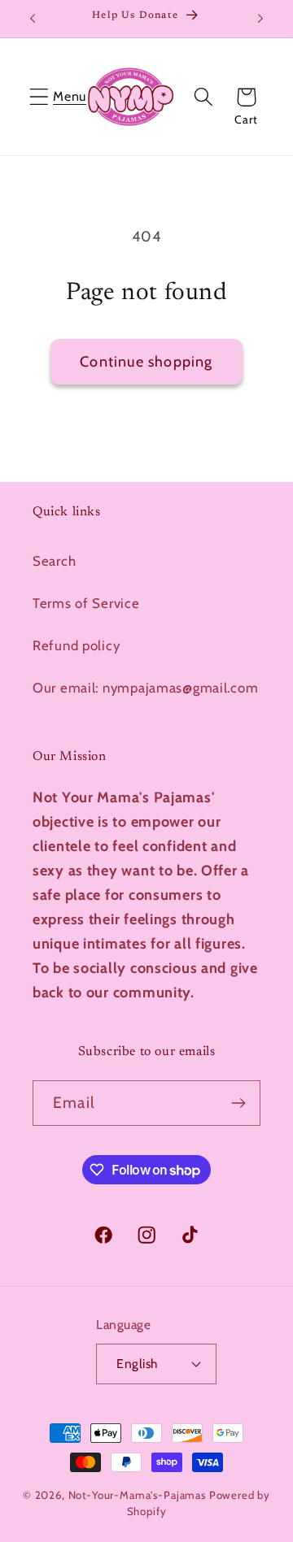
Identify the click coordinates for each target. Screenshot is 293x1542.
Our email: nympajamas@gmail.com (145, 688)
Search (54, 561)
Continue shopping (146, 362)
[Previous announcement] (32, 19)
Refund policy (76, 645)
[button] (39, 97)
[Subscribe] (238, 1103)
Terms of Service (86, 603)
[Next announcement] (260, 19)
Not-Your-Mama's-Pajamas (137, 1494)
